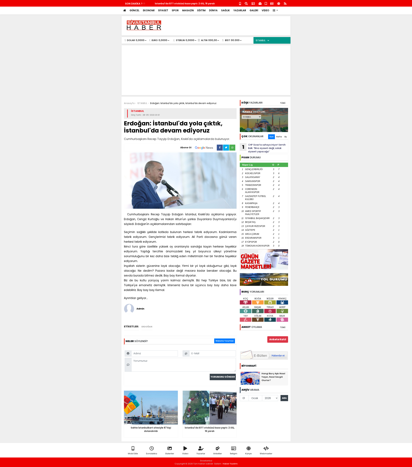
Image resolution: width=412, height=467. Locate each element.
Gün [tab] (271, 136)
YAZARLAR (239, 10)
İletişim (233, 453)
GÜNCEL (134, 10)
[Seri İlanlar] (266, 3)
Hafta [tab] (279, 136)
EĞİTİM (201, 10)
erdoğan (146, 326)
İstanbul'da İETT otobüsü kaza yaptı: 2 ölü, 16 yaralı (179, 3)
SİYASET (163, 10)
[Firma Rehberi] (260, 3)
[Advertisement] (229, 26)
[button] (275, 10)
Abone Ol (185, 147)
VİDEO (265, 10)
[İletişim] (253, 3)
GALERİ (254, 10)
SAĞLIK (225, 10)
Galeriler (169, 453)
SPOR (175, 10)
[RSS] (285, 3)
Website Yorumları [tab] (224, 340)
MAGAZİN (188, 10)
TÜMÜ (283, 103)
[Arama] (246, 3)
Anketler (217, 453)
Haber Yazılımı (230, 463)
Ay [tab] (285, 136)
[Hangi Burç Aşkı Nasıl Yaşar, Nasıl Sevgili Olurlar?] (250, 378)
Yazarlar (201, 453)
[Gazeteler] (272, 3)
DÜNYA (213, 10)
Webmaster (266, 453)
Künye (248, 453)
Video (185, 453)
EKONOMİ (148, 10)
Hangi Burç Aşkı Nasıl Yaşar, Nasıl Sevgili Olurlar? (273, 377)
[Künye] (279, 3)
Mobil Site (133, 453)
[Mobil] (240, 3)
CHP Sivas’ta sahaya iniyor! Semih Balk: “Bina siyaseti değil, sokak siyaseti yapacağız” (264, 148)
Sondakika (151, 453)
